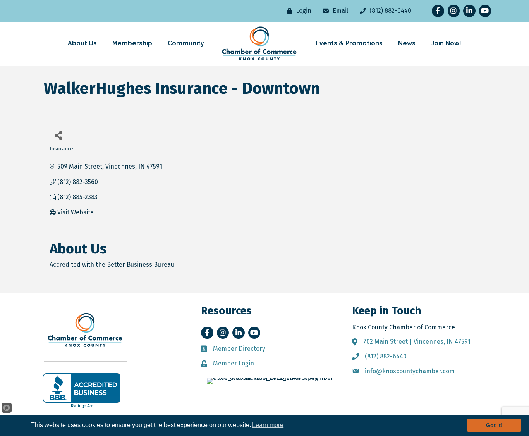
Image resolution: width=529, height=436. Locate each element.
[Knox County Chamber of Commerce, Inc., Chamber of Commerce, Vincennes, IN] (81, 390)
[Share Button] (58, 135)
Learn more (267, 425)
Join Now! (446, 43)
